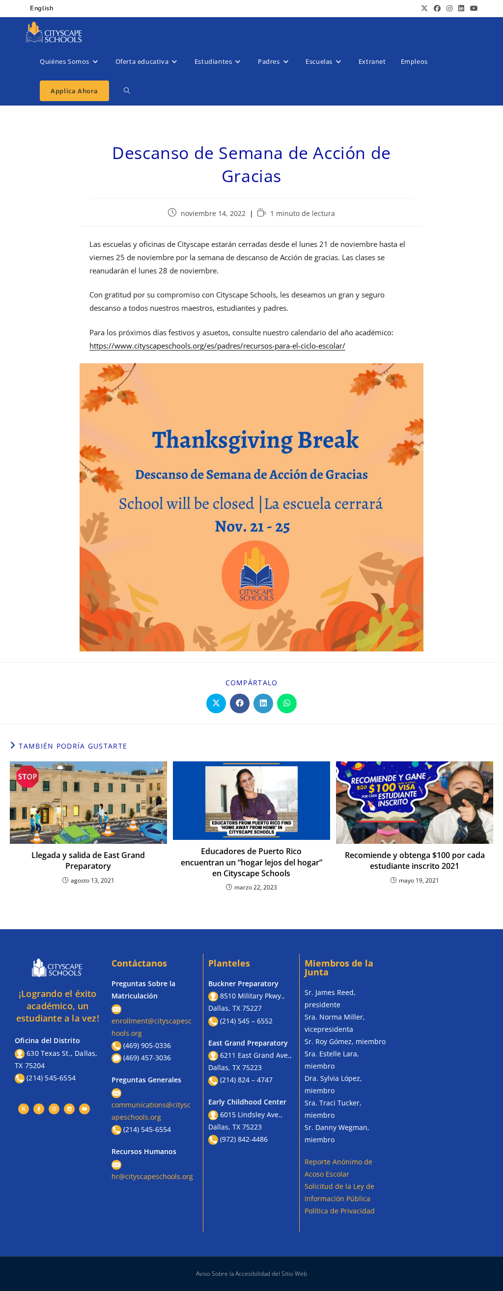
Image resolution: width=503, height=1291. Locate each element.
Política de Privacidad (340, 1210)
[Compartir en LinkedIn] (263, 703)
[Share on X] (216, 703)
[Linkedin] (69, 1108)
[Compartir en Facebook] (240, 703)
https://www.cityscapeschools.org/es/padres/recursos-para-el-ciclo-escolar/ (217, 345)
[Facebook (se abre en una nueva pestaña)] (437, 8)
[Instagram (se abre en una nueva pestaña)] (449, 8)
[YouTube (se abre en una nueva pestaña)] (472, 8)
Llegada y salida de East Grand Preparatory (88, 860)
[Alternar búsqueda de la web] (127, 91)
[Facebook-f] (38, 1108)
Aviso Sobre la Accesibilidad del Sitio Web (251, 1273)
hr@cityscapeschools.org (152, 1176)
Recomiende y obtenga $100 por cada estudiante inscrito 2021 (415, 860)
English (41, 8)
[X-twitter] (23, 1108)
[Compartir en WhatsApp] (287, 703)
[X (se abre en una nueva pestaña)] (424, 8)
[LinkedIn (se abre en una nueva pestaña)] (461, 8)
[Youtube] (84, 1108)
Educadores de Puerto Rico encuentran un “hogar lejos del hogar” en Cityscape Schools (251, 862)
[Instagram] (54, 1108)
